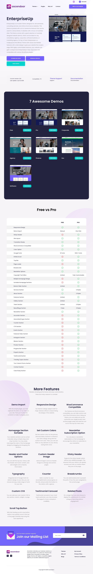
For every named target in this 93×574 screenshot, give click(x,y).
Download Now (16, 58)
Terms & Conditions (80, 556)
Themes (34, 6)
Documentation (75, 80)
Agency (12, 158)
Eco (63, 158)
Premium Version (35, 58)
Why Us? (50, 6)
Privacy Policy (78, 554)
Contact (58, 6)
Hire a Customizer (77, 6)
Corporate (65, 130)
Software (13, 186)
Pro (37, 130)
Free (11, 130)
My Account (77, 551)
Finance (38, 158)
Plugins (43, 6)
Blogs (62, 556)
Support (52, 80)
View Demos (15, 63)
